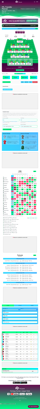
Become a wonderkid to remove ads (28, 8)
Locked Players (5, 124)
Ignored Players (23, 124)
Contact (23, 398)
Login (37, 1)
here (27, 174)
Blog (26, 398)
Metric (33, 73)
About (20, 398)
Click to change (7, 13)
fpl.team (23, 397)
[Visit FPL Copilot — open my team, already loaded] (20, 25)
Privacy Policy (15, 398)
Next (36, 28)
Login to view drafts (7, 89)
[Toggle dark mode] (34, 2)
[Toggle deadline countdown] (7, 73)
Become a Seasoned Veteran (32, 121)
